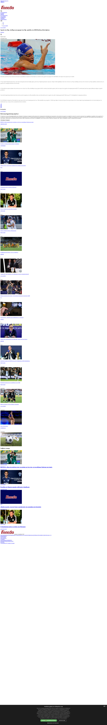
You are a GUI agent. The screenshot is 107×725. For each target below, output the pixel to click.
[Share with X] (1, 105)
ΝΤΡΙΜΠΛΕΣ (3, 17)
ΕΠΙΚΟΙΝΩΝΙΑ (3, 536)
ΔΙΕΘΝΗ (2, 14)
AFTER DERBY (3, 19)
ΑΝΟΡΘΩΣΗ (2, 484)
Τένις (1, 504)
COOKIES (2, 539)
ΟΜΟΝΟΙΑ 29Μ (3, 464)
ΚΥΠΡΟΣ (2, 13)
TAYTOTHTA (3, 537)
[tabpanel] (53, 284)
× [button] (105, 706)
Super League (2, 524)
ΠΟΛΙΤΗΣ (2, 542)
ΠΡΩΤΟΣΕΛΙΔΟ (3, 0)
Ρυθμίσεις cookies (57, 718)
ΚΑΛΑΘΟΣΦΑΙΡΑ (4, 15)
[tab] (3, 120)
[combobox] (104, 706)
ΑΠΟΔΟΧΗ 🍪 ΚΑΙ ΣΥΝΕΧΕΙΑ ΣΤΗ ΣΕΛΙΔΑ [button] (49, 720)
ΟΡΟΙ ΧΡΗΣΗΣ (3, 538)
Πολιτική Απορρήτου (63, 718)
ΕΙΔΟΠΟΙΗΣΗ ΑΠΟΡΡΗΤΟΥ (6, 540)
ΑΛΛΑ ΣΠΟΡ (3, 16)
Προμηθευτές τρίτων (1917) (52, 712)
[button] (53, 723)
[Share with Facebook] (1, 104)
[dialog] (53, 715)
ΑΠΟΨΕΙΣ (2, 18)
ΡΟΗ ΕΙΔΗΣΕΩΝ (3, 12)
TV (7, 0)
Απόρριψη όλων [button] (62, 720)
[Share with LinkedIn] (1, 107)
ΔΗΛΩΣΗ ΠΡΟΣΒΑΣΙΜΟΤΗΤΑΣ (6, 541)
